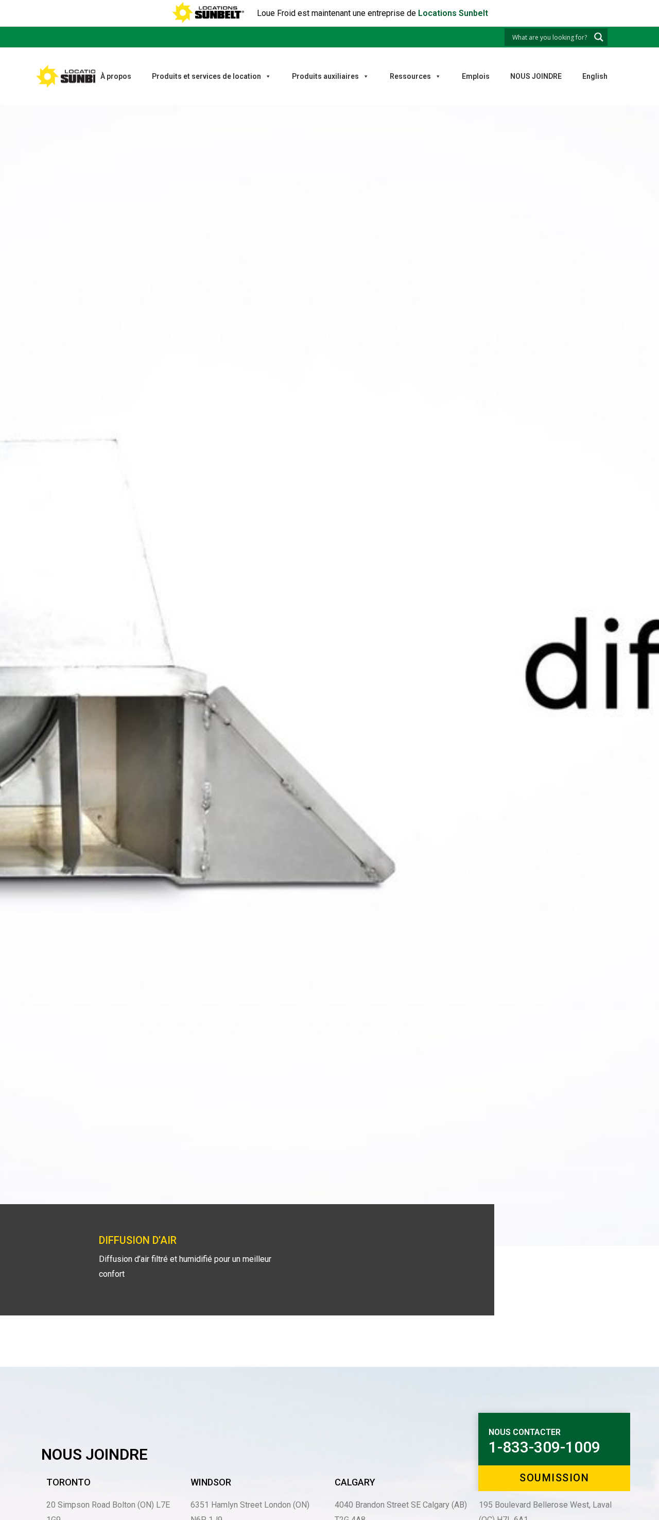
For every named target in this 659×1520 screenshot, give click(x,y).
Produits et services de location (206, 76)
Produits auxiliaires (325, 76)
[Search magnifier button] (599, 37)
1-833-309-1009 (544, 1447)
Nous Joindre (536, 76)
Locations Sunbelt (453, 13)
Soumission (554, 1478)
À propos (115, 76)
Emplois (476, 76)
